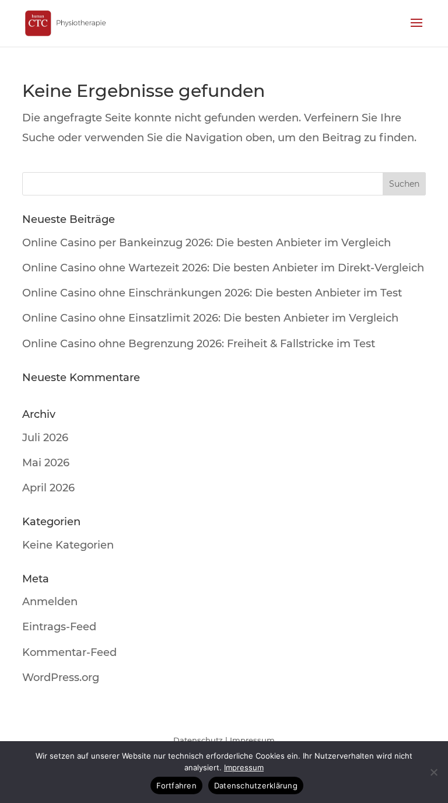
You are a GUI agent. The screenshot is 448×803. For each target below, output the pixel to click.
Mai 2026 (45, 462)
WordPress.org (60, 677)
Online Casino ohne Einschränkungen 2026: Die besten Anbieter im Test (212, 293)
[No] (433, 772)
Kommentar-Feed (69, 652)
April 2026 (48, 487)
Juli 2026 (45, 437)
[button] (416, 30)
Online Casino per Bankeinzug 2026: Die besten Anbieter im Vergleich (206, 242)
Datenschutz (198, 740)
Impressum (252, 740)
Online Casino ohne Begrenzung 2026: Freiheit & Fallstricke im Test (198, 343)
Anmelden (50, 601)
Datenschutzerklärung (256, 785)
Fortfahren (176, 785)
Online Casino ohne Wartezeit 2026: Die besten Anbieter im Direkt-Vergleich (223, 267)
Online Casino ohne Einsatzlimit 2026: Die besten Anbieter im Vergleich (210, 318)
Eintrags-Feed (59, 626)
